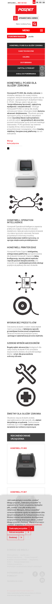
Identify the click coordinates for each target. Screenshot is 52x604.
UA (44, 2)
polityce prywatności (34, 525)
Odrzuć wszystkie (16, 532)
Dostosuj (13, 537)
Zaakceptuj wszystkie (18, 528)
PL (34, 2)
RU (40, 2)
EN (37, 2)
